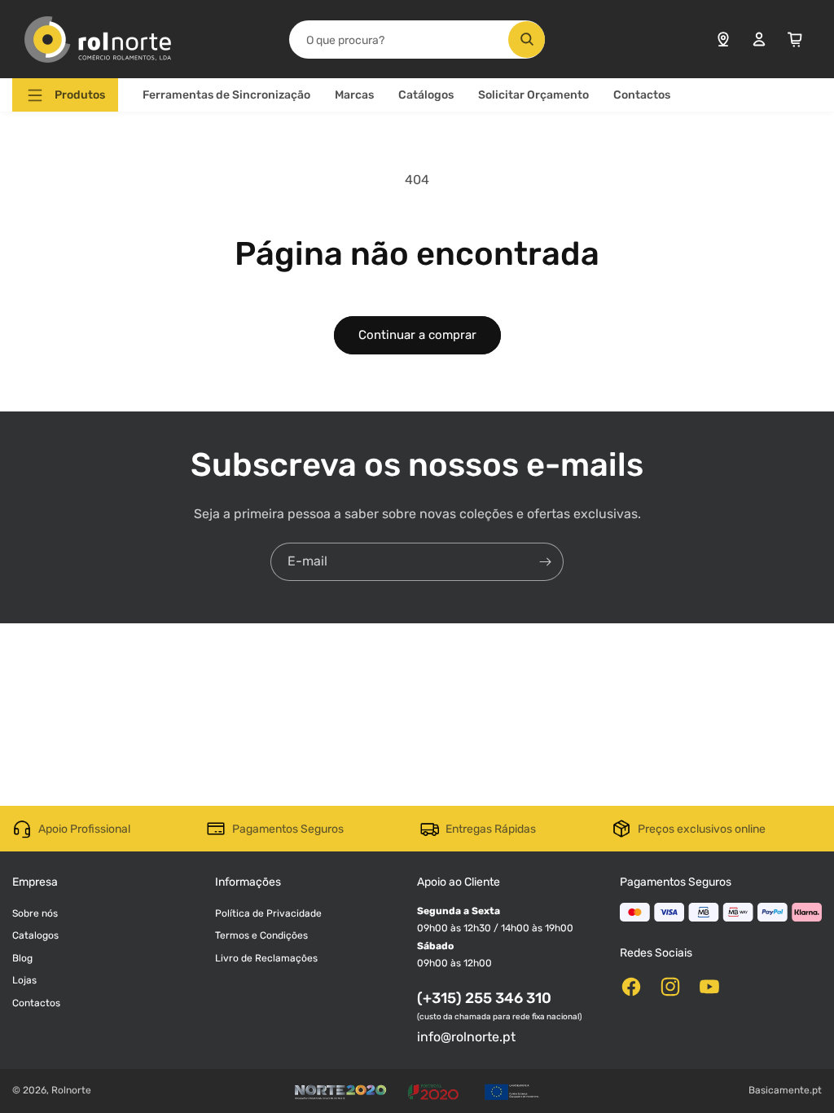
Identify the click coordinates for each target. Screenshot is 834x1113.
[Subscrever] (545, 562)
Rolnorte (71, 1090)
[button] (65, 95)
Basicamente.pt (785, 1090)
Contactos (641, 95)
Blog (22, 958)
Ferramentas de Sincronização (226, 95)
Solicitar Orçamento (533, 95)
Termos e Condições (261, 935)
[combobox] (417, 39)
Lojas (24, 980)
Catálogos (426, 95)
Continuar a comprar (417, 335)
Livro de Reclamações (266, 958)
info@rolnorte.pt (466, 1037)
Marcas (354, 95)
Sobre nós (35, 913)
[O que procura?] (526, 39)
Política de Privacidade (268, 913)
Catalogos (35, 935)
